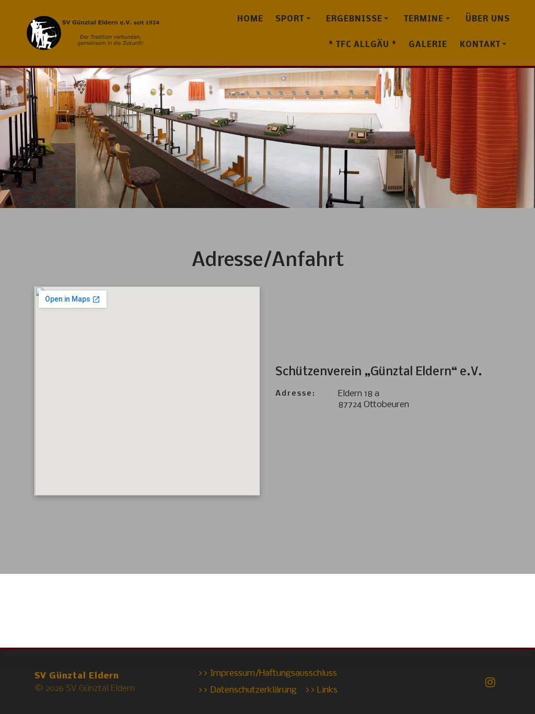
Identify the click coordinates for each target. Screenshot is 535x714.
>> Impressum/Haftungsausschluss (267, 673)
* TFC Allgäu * (363, 45)
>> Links (321, 690)
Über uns (488, 19)
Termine (424, 19)
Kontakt (480, 45)
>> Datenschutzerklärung (247, 690)
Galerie (428, 45)
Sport (289, 19)
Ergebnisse (354, 19)
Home (250, 19)
